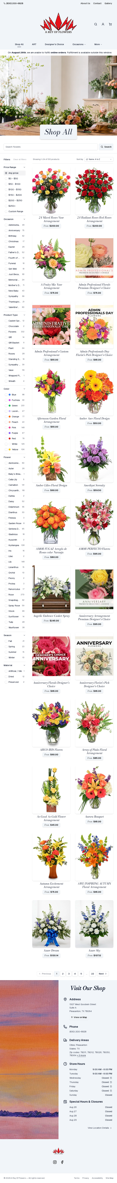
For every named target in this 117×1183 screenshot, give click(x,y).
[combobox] (98, 159)
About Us (85, 3)
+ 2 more (81, 1055)
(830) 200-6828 (14, 3)
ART (34, 44)
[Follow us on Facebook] (62, 1162)
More (97, 44)
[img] (111, 1078)
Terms (76, 1178)
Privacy (85, 1178)
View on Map (80, 1017)
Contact (97, 3)
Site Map (109, 1178)
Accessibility (97, 1178)
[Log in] (103, 24)
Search (108, 146)
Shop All (19, 44)
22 (92, 973)
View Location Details (98, 1127)
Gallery (108, 3)
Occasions (78, 44)
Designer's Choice (54, 44)
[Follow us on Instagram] (54, 1162)
